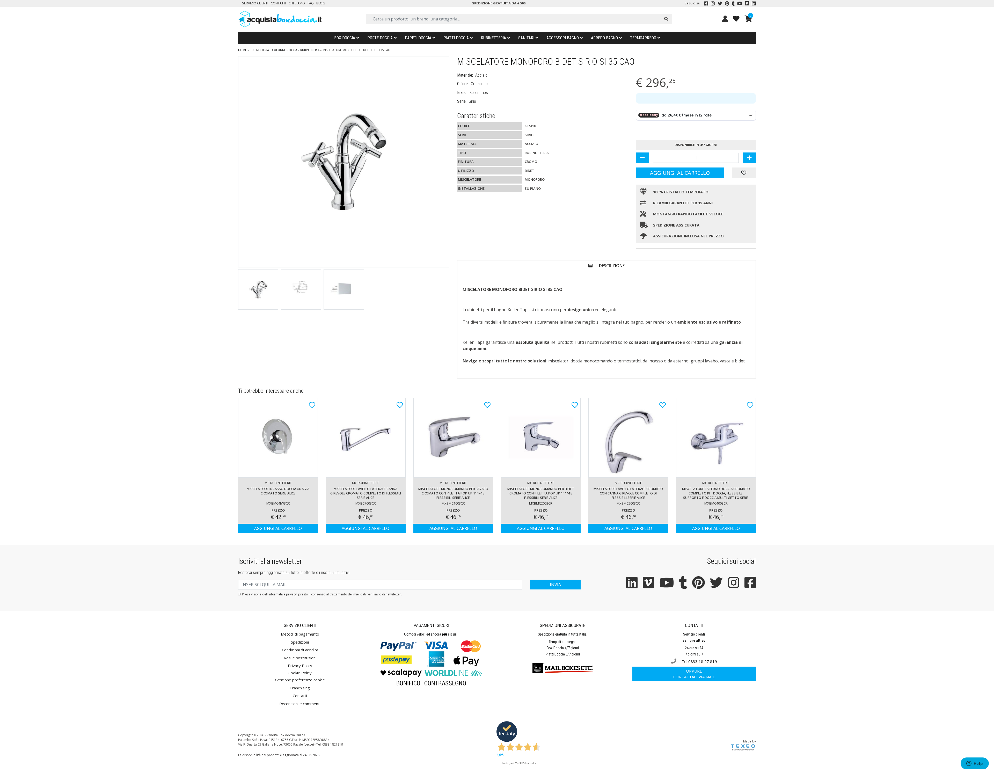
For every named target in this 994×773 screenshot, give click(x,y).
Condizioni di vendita (300, 649)
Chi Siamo (297, 3)
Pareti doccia (418, 37)
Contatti (278, 3)
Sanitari (526, 37)
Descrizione (612, 265)
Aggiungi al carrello (680, 172)
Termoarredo (643, 37)
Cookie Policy (300, 672)
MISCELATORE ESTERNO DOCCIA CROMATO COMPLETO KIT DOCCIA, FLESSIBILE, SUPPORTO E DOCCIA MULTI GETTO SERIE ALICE (716, 493)
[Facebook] (706, 3)
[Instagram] (713, 3)
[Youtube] (739, 3)
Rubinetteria (493, 37)
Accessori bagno (562, 37)
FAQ (311, 3)
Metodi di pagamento (300, 634)
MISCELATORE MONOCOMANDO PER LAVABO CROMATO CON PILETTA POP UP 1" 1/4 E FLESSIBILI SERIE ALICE (453, 493)
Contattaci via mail (694, 674)
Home (242, 50)
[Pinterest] (727, 3)
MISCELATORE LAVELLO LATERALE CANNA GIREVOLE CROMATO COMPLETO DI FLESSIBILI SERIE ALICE (365, 493)
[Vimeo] (747, 3)
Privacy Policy (300, 665)
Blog (320, 3)
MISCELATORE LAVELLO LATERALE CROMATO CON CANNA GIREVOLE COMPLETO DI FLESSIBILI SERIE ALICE (628, 493)
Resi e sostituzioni (300, 657)
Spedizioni (300, 642)
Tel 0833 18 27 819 (699, 661)
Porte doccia (380, 37)
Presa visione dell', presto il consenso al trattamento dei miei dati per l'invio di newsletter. (322, 594)
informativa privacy (282, 594)
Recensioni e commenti (299, 703)
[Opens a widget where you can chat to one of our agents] (974, 763)
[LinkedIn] (754, 3)
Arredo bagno (604, 37)
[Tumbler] (733, 3)
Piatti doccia (456, 37)
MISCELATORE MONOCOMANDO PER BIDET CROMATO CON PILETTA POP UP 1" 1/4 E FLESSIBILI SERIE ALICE (540, 493)
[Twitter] (720, 3)
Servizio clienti (255, 3)
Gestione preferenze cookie (300, 679)
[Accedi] (725, 18)
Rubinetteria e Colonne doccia (273, 50)
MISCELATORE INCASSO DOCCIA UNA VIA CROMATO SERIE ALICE (278, 490)
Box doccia (344, 37)
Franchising (300, 687)
